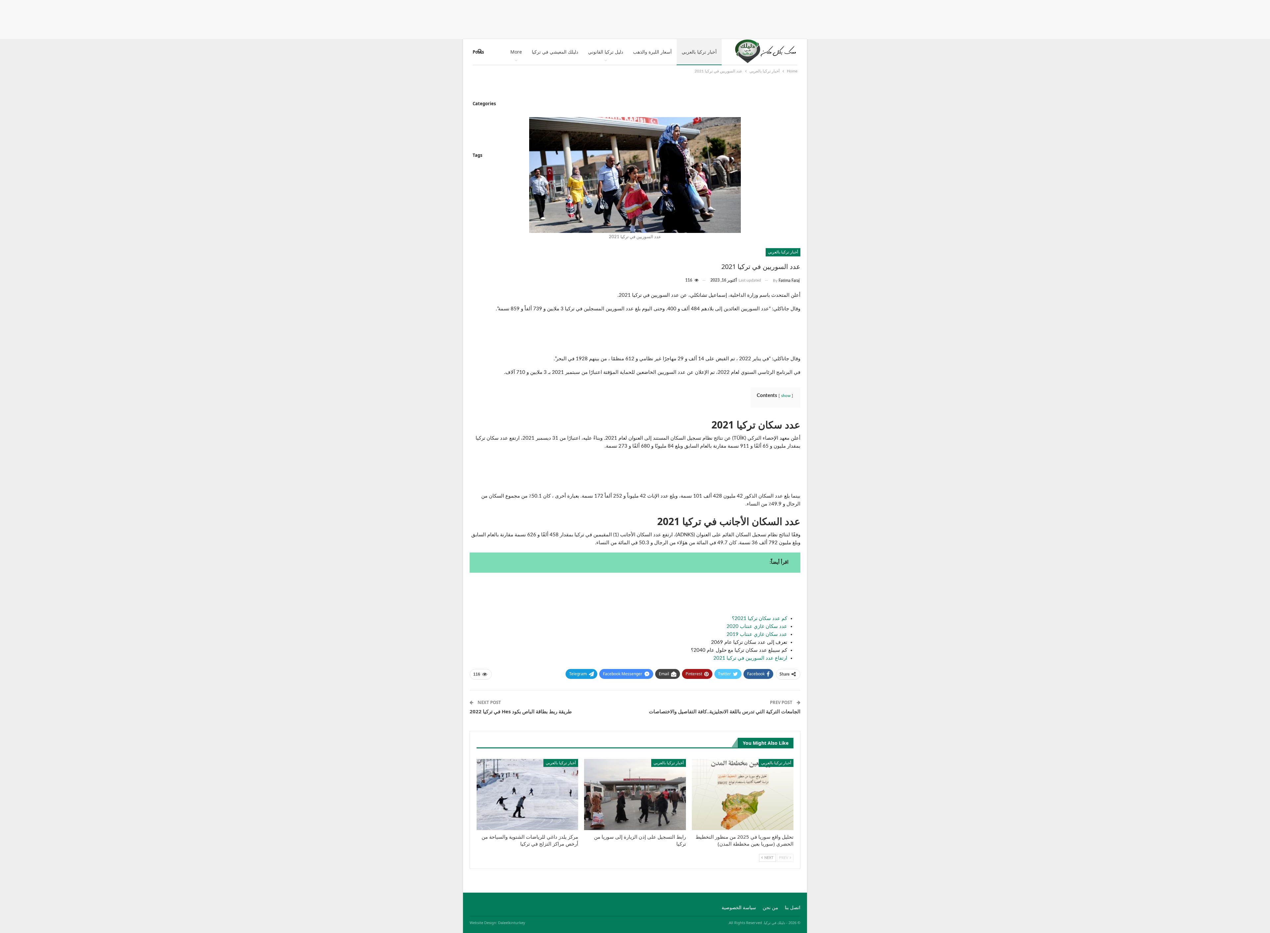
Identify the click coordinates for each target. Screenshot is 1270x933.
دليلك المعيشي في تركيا (555, 52)
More (516, 52)
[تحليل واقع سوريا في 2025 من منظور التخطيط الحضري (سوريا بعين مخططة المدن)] (742, 794)
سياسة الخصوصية (739, 908)
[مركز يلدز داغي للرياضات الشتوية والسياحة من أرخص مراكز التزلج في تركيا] (527, 794)
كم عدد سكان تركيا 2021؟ (759, 618)
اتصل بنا (792, 908)
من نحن (770, 908)
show (785, 396)
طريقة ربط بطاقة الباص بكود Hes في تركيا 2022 (521, 711)
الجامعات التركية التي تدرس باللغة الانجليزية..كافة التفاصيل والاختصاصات (724, 711)
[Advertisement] (635, 18)
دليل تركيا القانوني (605, 52)
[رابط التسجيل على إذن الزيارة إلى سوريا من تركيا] (635, 794)
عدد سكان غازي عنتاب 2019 (757, 634)
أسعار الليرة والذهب (652, 52)
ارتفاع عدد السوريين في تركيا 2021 (750, 658)
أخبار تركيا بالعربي (699, 52)
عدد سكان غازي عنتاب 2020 (757, 626)
